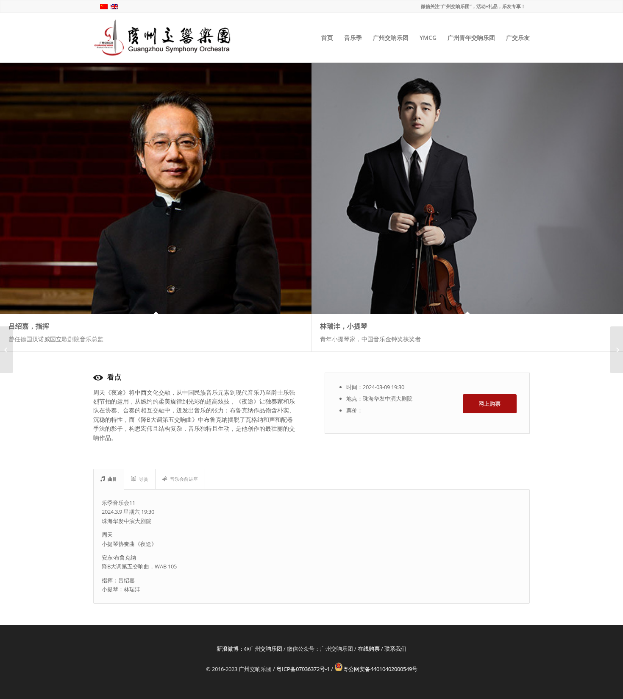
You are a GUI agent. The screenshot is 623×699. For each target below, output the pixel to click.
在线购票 (369, 648)
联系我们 (395, 648)
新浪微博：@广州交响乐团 (249, 648)
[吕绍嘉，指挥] (156, 188)
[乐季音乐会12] (616, 349)
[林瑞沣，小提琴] (467, 188)
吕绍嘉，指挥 (28, 326)
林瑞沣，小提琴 (343, 326)
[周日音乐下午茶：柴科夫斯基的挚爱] (6, 349)
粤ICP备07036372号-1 (303, 669)
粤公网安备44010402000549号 (380, 669)
